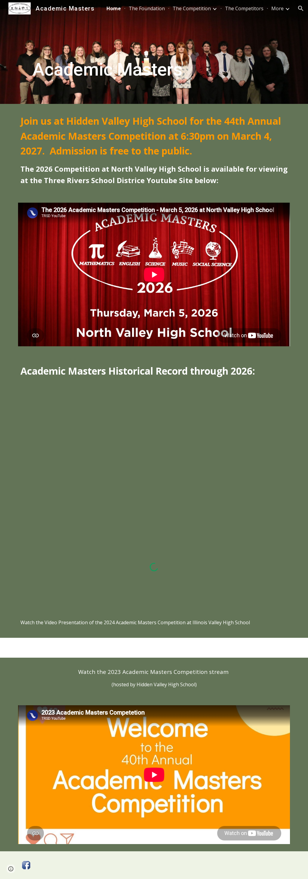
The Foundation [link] (147, 8)
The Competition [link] (192, 8)
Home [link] (113, 8)
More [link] (277, 8)
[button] (301, 8)
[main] (107, 52)
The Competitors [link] (244, 8)
